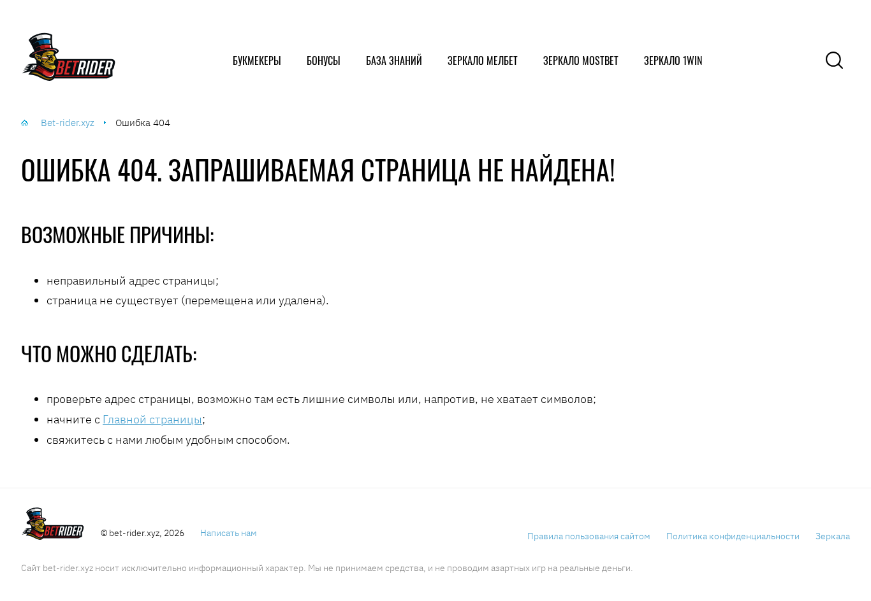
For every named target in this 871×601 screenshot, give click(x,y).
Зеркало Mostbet (580, 60)
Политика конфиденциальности (733, 536)
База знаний (394, 60)
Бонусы (323, 60)
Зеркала (833, 536)
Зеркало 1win (673, 60)
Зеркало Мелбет (483, 60)
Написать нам (228, 533)
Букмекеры (257, 60)
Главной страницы (152, 419)
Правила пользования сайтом (588, 536)
